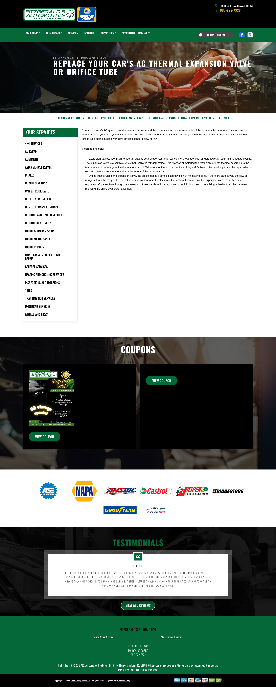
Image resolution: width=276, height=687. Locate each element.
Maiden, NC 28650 (97, 58)
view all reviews (138, 605)
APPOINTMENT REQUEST (134, 33)
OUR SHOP (32, 33)
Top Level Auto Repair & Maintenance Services (126, 118)
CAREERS (89, 33)
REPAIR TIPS (107, 33)
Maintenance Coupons (171, 637)
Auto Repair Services (104, 637)
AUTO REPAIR (53, 33)
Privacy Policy (123, 680)
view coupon (44, 436)
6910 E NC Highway (78, 58)
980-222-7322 (230, 10)
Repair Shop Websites (79, 680)
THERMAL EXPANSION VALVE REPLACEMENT (203, 118)
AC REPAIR (168, 118)
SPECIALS (73, 33)
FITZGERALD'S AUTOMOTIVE (74, 118)
